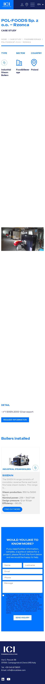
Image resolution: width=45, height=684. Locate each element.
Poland (34, 70)
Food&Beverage (32, 39)
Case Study (16, 39)
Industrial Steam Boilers (6, 73)
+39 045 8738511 (12, 667)
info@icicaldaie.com (16, 670)
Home (4, 39)
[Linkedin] (2, 679)
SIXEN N (7, 475)
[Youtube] (8, 679)
